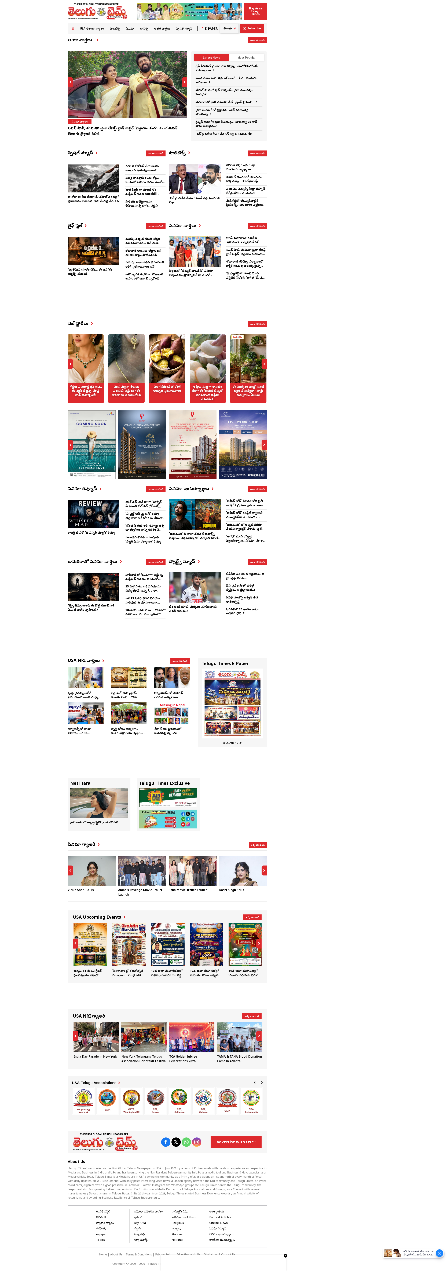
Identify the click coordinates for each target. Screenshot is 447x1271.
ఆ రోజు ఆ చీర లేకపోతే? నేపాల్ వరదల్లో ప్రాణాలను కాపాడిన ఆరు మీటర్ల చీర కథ (93, 199)
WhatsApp (186, 1142)
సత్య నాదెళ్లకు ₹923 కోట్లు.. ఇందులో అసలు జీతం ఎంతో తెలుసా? (143, 182)
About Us (116, 1255)
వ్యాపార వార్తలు (105, 1223)
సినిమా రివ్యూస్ (217, 1229)
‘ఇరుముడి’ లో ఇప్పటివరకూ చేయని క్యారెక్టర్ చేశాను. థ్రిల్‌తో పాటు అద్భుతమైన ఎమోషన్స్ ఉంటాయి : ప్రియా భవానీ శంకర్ (245, 531)
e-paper (101, 1235)
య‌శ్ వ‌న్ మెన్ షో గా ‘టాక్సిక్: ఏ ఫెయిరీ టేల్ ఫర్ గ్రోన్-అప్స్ (143, 504)
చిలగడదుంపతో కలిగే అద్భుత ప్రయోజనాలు (167, 368)
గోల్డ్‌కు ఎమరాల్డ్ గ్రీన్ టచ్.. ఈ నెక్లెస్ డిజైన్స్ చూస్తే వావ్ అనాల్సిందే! (86, 368)
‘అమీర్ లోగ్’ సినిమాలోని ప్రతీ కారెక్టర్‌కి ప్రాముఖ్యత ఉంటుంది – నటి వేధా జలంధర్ (245, 505)
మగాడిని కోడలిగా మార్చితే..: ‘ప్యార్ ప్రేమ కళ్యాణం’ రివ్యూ (143, 540)
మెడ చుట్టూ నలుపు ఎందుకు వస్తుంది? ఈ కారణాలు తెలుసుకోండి (126, 368)
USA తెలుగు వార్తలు (92, 29)
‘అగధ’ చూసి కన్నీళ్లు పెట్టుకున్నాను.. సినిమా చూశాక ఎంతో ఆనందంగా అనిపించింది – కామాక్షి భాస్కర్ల (245, 543)
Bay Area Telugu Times (255, 11)
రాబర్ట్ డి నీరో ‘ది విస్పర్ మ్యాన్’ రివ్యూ (91, 533)
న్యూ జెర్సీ (139, 1235)
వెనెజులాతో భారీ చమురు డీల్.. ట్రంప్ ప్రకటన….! (226, 102)
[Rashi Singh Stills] (243, 871)
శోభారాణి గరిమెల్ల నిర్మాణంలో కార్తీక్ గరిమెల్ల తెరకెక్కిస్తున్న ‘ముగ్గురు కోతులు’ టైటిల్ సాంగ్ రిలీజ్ (245, 268)
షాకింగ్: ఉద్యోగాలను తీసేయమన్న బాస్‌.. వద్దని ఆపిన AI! (141, 206)
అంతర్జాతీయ (216, 1212)
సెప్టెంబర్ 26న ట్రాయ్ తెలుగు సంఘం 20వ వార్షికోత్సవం (124, 697)
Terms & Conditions (139, 1255)
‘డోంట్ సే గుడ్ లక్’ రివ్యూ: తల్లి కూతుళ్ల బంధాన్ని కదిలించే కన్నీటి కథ (144, 530)
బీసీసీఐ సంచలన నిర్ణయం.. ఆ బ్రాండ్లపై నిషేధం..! (245, 576)
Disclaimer (211, 1255)
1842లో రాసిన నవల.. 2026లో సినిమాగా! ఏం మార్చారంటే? (145, 613)
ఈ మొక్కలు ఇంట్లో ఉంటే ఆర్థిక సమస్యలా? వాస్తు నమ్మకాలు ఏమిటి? (248, 368)
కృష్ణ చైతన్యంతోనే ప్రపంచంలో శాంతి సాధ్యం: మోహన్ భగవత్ (84, 697)
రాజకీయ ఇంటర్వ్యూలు (222, 1240)
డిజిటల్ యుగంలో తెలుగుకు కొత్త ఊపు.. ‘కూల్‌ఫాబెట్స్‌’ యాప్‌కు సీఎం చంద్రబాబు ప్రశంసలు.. (244, 183)
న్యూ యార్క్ (141, 1240)
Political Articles (220, 1218)
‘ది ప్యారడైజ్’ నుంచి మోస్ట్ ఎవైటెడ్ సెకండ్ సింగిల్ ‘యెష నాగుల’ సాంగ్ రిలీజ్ (244, 278)
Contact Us (228, 1255)
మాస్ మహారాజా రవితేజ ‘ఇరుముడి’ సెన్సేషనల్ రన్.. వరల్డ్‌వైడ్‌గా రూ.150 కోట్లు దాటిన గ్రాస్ (243, 244)
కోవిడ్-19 (101, 1218)
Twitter (176, 1142)
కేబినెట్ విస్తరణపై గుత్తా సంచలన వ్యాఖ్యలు (240, 168)
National (177, 1240)
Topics (100, 1240)
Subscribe (254, 29)
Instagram (196, 1142)
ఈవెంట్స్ (101, 1229)
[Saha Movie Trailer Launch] (193, 871)
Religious (178, 1223)
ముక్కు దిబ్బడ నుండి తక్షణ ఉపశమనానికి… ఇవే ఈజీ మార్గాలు (142, 243)
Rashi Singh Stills (231, 890)
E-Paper (211, 29)
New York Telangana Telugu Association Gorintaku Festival (143, 1043)
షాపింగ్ (138, 1218)
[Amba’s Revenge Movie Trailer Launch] (142, 871)
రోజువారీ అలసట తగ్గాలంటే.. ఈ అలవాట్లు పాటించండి (143, 253)
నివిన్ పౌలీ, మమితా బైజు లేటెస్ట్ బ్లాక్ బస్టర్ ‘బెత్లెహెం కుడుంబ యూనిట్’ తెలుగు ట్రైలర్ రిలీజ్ (246, 254)
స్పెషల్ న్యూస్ (184, 29)
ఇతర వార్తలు (162, 29)
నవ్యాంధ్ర (176, 1229)
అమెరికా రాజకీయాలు (184, 1218)
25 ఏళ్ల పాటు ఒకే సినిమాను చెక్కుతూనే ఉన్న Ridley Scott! (143, 591)
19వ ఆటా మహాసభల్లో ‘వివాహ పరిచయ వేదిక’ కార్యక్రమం (245, 950)
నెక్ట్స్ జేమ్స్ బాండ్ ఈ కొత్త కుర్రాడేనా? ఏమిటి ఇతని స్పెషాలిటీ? (91, 608)
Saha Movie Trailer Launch (188, 890)
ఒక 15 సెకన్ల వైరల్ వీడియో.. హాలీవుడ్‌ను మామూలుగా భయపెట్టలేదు (143, 603)
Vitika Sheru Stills (81, 890)
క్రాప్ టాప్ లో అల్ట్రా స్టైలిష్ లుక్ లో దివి (94, 823)
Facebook (165, 1142)
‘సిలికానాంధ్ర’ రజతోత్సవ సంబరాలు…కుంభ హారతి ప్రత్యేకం (128, 950)
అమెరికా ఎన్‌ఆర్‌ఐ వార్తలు (148, 1212)
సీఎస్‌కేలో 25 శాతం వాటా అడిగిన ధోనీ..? (242, 612)
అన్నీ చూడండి (258, 844)
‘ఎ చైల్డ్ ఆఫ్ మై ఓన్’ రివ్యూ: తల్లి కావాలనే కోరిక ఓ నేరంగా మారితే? (144, 518)
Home (73, 28)
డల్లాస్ (137, 1229)
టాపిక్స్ (144, 29)
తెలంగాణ (177, 1235)
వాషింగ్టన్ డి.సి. (180, 1212)
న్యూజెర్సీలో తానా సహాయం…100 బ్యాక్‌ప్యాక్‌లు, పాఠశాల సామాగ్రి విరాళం (82, 735)
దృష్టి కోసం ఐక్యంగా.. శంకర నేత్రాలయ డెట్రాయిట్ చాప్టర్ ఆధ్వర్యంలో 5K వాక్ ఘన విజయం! (128, 735)
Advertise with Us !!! (236, 1142)
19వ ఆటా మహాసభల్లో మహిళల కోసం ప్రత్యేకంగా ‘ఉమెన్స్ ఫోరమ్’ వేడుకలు (206, 950)
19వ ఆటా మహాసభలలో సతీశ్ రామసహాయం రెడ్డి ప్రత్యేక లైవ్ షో (167, 950)
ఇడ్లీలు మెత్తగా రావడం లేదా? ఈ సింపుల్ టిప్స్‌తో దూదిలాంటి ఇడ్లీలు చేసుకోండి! (208, 368)
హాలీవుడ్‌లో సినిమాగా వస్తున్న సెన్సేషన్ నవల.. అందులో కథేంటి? (144, 579)
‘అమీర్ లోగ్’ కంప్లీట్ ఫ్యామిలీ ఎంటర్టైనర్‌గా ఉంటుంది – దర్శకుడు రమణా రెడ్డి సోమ (244, 517)
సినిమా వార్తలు (80, 122)
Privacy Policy (164, 1255)
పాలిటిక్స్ (115, 29)
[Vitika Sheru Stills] (92, 871)
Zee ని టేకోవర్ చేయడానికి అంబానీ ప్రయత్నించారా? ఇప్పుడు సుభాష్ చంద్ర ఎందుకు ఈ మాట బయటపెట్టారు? (145, 172)
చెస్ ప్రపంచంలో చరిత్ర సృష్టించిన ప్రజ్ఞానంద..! (240, 588)
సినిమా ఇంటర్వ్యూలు (221, 1235)
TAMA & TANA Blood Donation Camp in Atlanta (239, 1043)
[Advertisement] (167, 305)
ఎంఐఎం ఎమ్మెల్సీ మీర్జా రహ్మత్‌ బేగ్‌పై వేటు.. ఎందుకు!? (245, 191)
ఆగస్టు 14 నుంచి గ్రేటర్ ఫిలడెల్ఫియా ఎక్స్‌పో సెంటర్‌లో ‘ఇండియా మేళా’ (90, 950)
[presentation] (70, 82)
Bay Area (140, 1223)
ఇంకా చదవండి (257, 40)
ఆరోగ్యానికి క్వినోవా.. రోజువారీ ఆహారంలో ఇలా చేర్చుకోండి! (144, 277)
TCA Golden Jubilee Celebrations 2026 (191, 1043)
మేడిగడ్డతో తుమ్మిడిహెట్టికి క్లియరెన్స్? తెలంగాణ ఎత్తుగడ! (245, 203)
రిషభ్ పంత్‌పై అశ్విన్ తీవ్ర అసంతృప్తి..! (242, 600)
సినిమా (130, 29)
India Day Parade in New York (95, 1040)
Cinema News (218, 1223)
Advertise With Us (188, 1255)
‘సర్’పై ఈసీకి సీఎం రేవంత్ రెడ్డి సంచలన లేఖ (224, 134)
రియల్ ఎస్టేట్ (103, 1212)
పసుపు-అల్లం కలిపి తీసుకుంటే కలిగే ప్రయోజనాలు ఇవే (144, 265)
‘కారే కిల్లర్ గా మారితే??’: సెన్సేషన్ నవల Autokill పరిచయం (141, 194)
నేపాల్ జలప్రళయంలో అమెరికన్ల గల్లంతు (167, 731)
